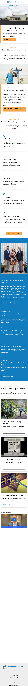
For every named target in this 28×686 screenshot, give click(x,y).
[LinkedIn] (15, 671)
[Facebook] (13, 671)
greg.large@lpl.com (14, 677)
